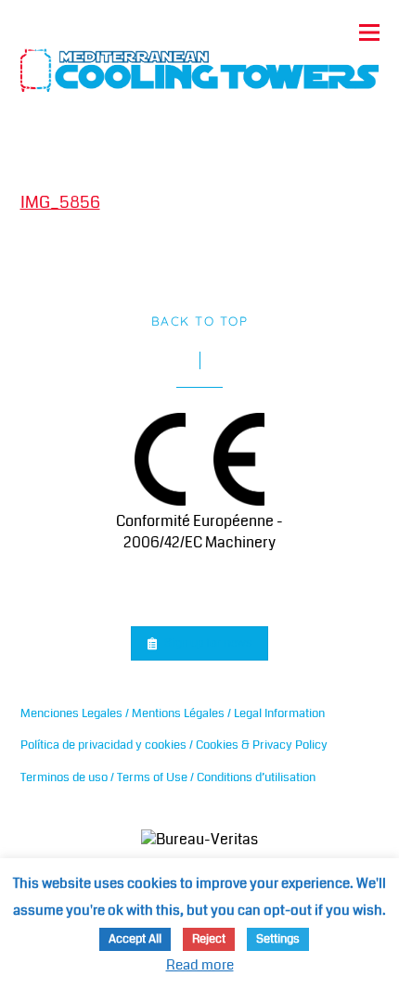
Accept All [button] (135, 939)
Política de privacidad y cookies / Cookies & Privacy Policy (174, 744)
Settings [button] (278, 939)
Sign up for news (208, 642)
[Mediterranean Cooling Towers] (200, 65)
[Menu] (369, 32)
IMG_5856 (60, 202)
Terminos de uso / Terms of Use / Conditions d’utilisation (167, 777)
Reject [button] (208, 939)
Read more (200, 965)
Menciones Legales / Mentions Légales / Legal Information (172, 713)
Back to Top (199, 321)
